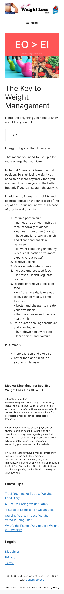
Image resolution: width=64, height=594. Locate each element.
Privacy (10, 557)
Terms (9, 563)
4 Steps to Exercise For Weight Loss (29, 509)
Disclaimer (12, 551)
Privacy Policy (51, 587)
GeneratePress (35, 579)
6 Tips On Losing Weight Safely (26, 504)
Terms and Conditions (30, 587)
